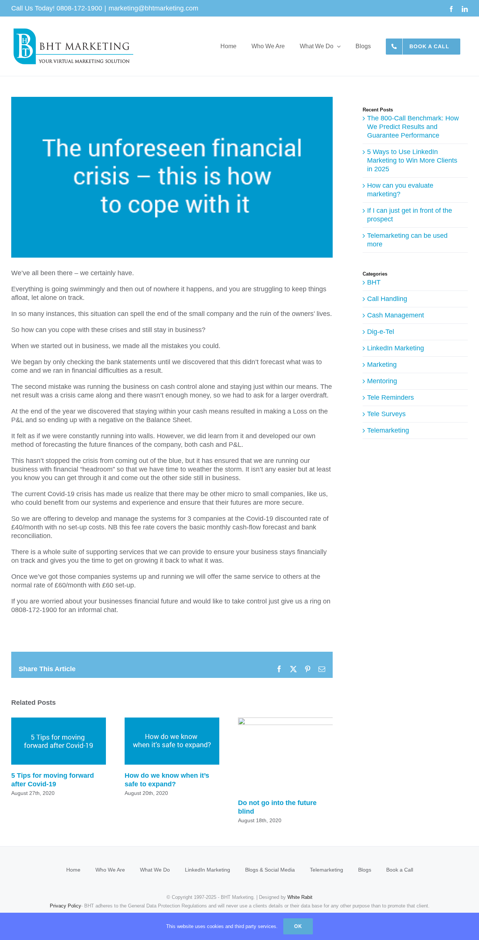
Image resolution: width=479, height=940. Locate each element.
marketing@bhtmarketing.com (153, 8)
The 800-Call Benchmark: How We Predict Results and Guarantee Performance (413, 126)
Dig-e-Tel (380, 331)
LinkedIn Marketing (395, 348)
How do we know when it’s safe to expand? (172, 741)
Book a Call (399, 870)
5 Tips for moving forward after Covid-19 (58, 741)
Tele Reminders (390, 397)
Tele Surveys (386, 414)
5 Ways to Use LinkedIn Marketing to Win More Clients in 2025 (412, 160)
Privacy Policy (65, 906)
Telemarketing (388, 430)
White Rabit (299, 897)
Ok (298, 926)
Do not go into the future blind (313, 754)
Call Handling (387, 298)
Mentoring (382, 381)
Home (73, 870)
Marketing (382, 364)
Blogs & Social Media (270, 870)
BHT (374, 282)
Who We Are (110, 870)
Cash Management (395, 315)
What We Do (155, 870)
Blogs (364, 870)
